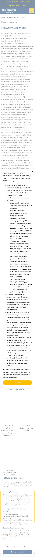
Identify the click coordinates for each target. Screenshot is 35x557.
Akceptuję (17, 382)
